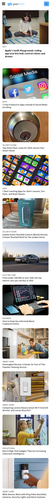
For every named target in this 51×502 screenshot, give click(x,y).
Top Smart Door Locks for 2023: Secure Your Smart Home (23, 149)
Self (4, 46)
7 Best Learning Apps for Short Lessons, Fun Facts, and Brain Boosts (23, 192)
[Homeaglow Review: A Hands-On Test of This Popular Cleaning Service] (25, 343)
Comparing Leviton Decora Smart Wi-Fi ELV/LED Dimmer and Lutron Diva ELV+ (25, 409)
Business (6, 318)
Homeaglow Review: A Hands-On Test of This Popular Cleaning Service (23, 365)
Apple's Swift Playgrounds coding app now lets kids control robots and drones (25, 53)
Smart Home (8, 361)
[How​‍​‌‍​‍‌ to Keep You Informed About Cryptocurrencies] (25, 300)
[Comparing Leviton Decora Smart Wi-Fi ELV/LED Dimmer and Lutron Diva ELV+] (25, 386)
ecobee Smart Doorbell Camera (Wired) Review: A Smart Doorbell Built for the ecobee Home (25, 236)
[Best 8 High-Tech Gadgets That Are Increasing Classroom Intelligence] (25, 430)
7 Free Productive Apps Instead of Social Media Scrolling (24, 106)
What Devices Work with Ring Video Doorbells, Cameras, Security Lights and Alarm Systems (24, 495)
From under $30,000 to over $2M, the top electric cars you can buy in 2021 (21, 279)
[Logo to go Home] (16, 4)
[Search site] (46, 3)
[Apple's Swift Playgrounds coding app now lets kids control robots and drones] (25, 27)
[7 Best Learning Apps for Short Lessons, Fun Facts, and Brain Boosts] (25, 170)
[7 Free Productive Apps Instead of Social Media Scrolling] (25, 83)
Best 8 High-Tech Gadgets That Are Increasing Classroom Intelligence (24, 452)
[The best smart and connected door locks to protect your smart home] (25, 127)
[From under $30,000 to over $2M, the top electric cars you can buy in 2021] (25, 257)
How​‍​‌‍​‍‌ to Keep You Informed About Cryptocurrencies (18, 322)
